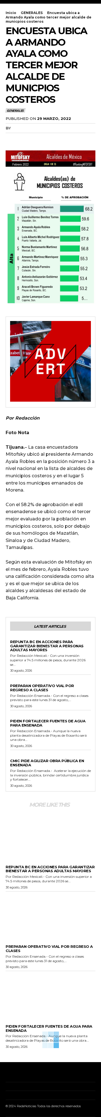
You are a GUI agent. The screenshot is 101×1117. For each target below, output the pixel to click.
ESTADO (17, 637)
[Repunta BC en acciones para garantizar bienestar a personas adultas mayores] (50, 835)
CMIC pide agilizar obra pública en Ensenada (47, 762)
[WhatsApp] (50, 139)
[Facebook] (11, 139)
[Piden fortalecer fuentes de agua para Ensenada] (50, 994)
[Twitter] (24, 139)
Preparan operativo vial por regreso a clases (42, 687)
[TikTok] (24, 1073)
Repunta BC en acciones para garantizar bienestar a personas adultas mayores (47, 645)
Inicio (11, 13)
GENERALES (32, 13)
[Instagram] (15, 1073)
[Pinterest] (37, 139)
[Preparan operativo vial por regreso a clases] (50, 914)
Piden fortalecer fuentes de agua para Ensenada (47, 723)
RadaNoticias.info (33, 128)
